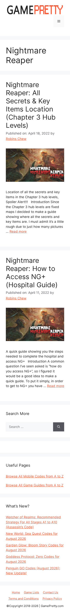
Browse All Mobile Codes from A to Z (35, 476)
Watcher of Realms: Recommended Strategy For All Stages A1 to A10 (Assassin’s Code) (33, 522)
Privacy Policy (52, 598)
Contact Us (50, 592)
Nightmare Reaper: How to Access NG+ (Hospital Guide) (32, 272)
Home (16, 592)
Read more (18, 231)
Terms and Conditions (23, 598)
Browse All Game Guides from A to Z (34, 485)
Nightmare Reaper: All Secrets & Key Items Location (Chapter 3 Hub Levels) (31, 105)
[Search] (58, 427)
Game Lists (31, 592)
